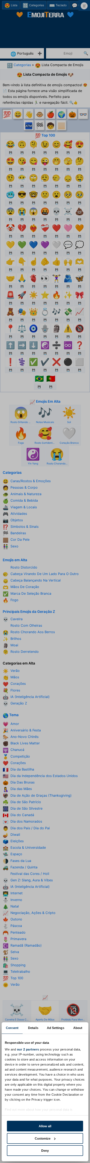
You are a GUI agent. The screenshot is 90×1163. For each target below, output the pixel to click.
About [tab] (77, 1028)
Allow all (45, 1126)
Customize (42, 1138)
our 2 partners (28, 1049)
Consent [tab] (12, 1028)
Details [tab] (33, 1028)
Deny (45, 1150)
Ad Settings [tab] (55, 1028)
